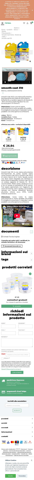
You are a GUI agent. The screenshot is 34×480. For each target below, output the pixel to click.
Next (31, 288)
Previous (3, 288)
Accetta (10, 476)
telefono (21, 330)
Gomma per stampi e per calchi (17, 450)
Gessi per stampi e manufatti (21, 455)
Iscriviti (17, 410)
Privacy (7, 358)
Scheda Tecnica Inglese (11, 237)
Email (3, 330)
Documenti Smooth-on (12, 246)
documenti (10, 231)
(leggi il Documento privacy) (11, 369)
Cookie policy (12, 449)
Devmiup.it (24, 449)
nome (3, 323)
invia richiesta (17, 372)
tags (4, 259)
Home (3, 29)
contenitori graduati (17, 301)
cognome (21, 323)
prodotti (9, 29)
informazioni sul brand (14, 253)
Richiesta (4, 336)
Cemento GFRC (16, 453)
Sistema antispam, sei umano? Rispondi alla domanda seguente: (14, 350)
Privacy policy (5, 449)
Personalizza (22, 476)
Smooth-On (24, 453)
